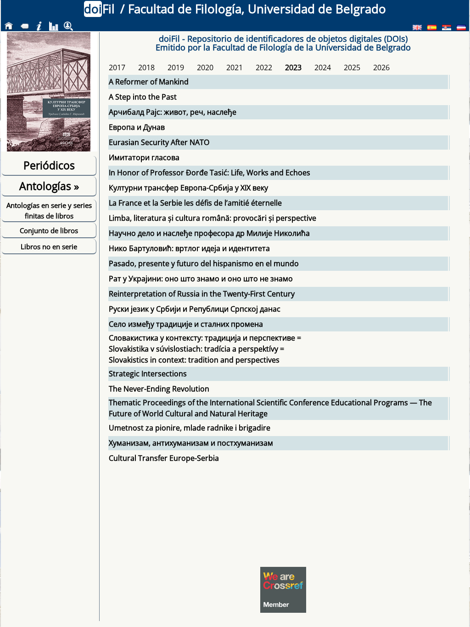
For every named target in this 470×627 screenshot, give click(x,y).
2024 (322, 67)
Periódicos (49, 165)
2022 (264, 67)
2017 (117, 67)
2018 (146, 67)
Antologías (49, 186)
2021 (234, 67)
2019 (176, 67)
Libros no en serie (49, 246)
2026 (381, 67)
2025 (352, 67)
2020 (205, 67)
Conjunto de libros (49, 230)
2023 (293, 67)
